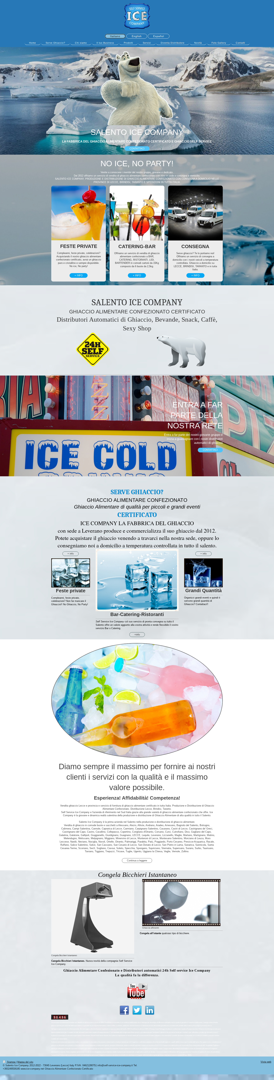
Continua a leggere (137, 860)
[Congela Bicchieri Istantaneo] (92, 916)
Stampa (11, 1062)
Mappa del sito (25, 1062)
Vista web (266, 1061)
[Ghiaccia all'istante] (181, 902)
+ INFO (79, 275)
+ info (70, 553)
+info (137, 634)
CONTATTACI (137, 148)
